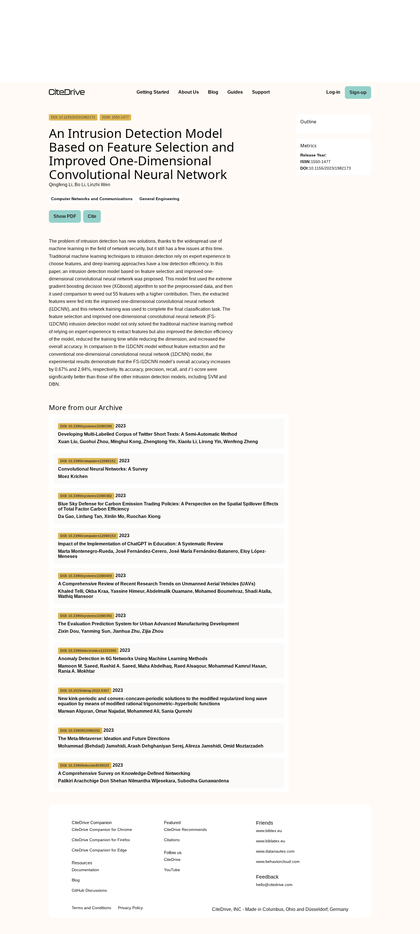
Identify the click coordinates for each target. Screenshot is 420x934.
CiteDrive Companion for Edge (99, 850)
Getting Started (153, 92)
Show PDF (64, 216)
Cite (92, 216)
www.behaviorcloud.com (278, 861)
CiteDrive (172, 859)
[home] (67, 93)
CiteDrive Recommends (185, 829)
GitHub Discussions (89, 890)
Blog (213, 92)
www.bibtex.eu (269, 830)
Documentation (85, 869)
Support (261, 92)
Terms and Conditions (91, 907)
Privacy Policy (130, 907)
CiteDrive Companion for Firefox (101, 839)
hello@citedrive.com (274, 884)
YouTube (172, 869)
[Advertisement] (210, 42)
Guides (235, 92)
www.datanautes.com (275, 851)
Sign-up (358, 92)
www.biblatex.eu (270, 841)
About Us (188, 92)
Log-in (333, 92)
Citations (172, 839)
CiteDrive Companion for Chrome (102, 829)
